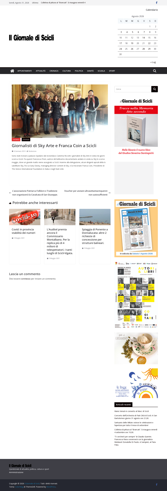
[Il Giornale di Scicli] (12, 71)
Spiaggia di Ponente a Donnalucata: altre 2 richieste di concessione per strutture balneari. (95, 236)
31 (120, 54)
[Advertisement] (134, 178)
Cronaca (54, 71)
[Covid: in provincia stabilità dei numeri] (24, 210)
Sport (112, 71)
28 (143, 48)
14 (143, 37)
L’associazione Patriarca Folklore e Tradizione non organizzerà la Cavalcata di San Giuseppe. (35, 192)
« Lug (153, 62)
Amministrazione (16, 472)
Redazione (32, 151)
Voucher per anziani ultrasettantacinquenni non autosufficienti (85, 192)
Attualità (40, 71)
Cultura (66, 71)
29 (149, 48)
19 (132, 43)
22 (149, 43)
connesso (25, 278)
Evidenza (26, 139)
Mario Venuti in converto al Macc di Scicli (131, 411)
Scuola (101, 71)
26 (132, 48)
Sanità (90, 71)
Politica (79, 71)
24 (120, 48)
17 (120, 43)
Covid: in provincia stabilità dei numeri (23, 231)
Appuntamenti (24, 71)
